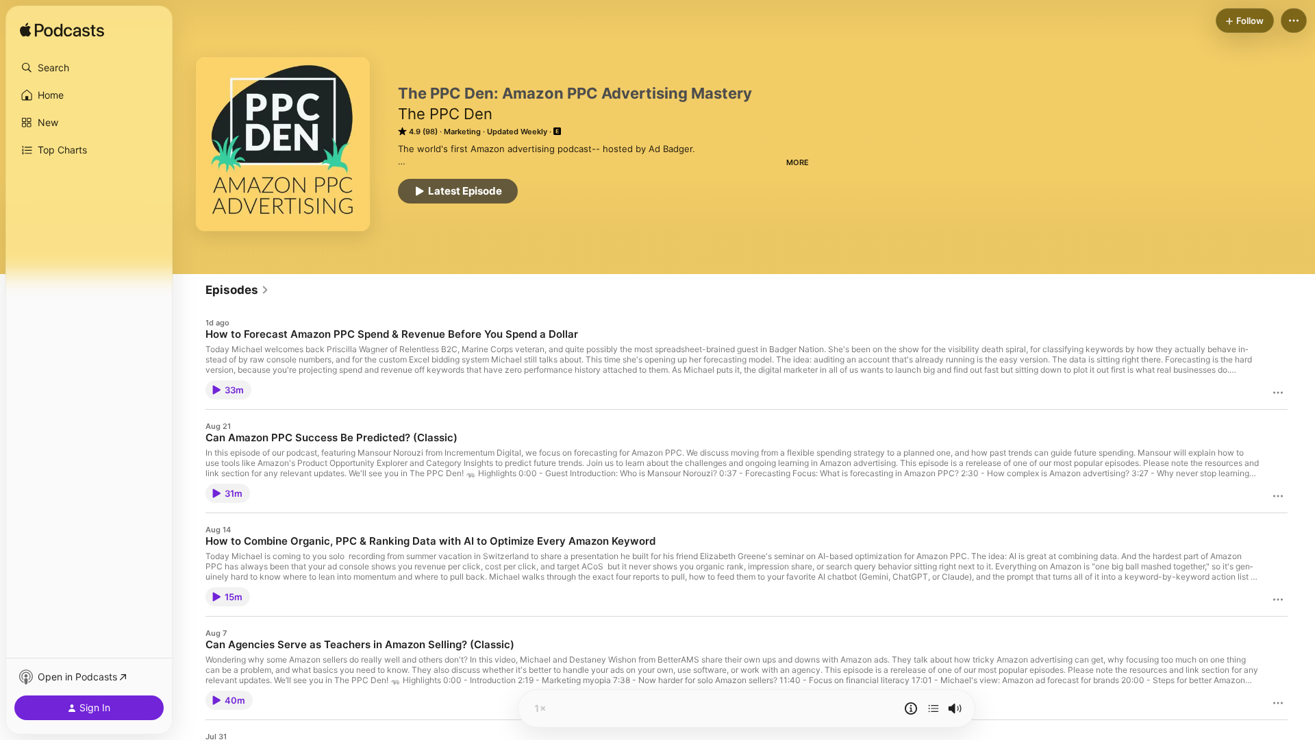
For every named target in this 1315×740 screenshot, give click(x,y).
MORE (797, 162)
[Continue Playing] (933, 708)
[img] (62, 31)
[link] (237, 289)
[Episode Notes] (911, 708)
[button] (89, 67)
